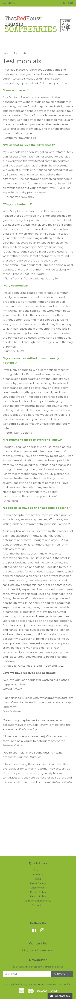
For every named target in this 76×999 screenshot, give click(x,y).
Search (38, 870)
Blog (38, 879)
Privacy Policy (38, 892)
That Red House (36, 984)
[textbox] (38, 798)
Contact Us (38, 905)
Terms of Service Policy (38, 900)
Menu (11, 3)
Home (5, 53)
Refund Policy (38, 896)
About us (38, 874)
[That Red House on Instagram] (42, 931)
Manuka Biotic (24, 374)
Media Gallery (38, 883)
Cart (70, 3)
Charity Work (38, 887)
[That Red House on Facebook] (34, 931)
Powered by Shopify (58, 984)
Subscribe (62, 974)
